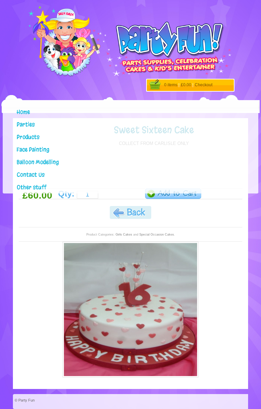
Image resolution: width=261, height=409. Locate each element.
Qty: (66, 193)
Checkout (203, 84)
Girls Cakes (124, 234)
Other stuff (31, 187)
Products (28, 137)
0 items (170, 84)
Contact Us (31, 174)
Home (23, 111)
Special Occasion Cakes (156, 234)
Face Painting (33, 149)
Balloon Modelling (38, 162)
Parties (26, 124)
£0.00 (186, 84)
